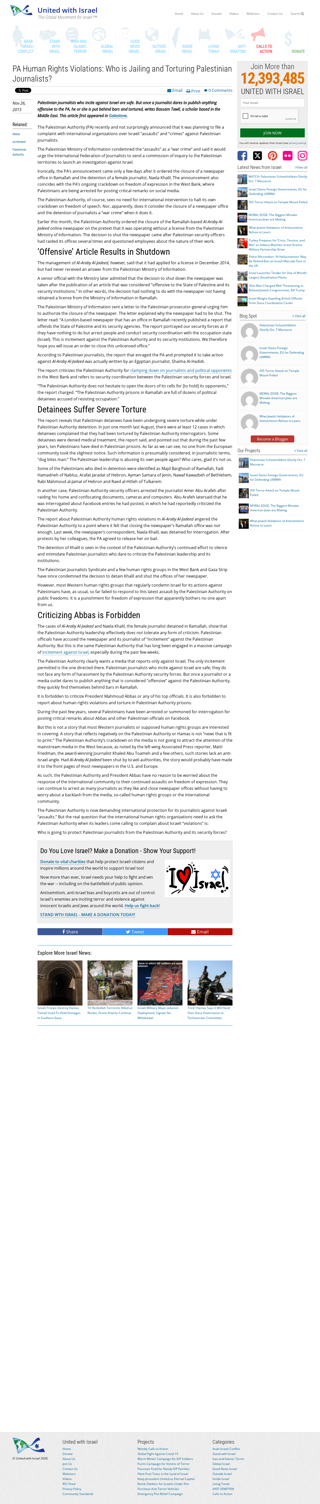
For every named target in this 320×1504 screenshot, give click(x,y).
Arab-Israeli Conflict (226, 1449)
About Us (197, 14)
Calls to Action (222, 1494)
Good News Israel (224, 1469)
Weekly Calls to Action (153, 1449)
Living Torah (221, 1484)
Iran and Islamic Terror (228, 1459)
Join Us (67, 1464)
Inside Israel (220, 1479)
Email (176, 90)
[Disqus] (135, 1223)
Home (179, 14)
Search (295, 14)
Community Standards (78, 1494)
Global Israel (221, 1464)
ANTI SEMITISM (223, 1489)
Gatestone (118, 115)
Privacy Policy (71, 1489)
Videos (234, 14)
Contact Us (275, 14)
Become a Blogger (272, 438)
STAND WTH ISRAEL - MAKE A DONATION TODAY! (87, 914)
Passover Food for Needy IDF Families (164, 1469)
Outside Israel (222, 1474)
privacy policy (297, 143)
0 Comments (220, 90)
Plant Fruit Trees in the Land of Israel (163, 1474)
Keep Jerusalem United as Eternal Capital (166, 1479)
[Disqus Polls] (135, 1093)
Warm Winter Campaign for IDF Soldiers (165, 1459)
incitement (19, 142)
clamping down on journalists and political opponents (181, 370)
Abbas (16, 134)
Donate (217, 14)
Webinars (253, 14)
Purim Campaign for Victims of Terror (164, 1464)
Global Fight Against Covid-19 (158, 1454)
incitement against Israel (65, 652)
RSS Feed (68, 1484)
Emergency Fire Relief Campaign (160, 1494)
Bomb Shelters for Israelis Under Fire (163, 1484)
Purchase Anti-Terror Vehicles (158, 1489)
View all (302, 167)
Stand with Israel (224, 1454)
